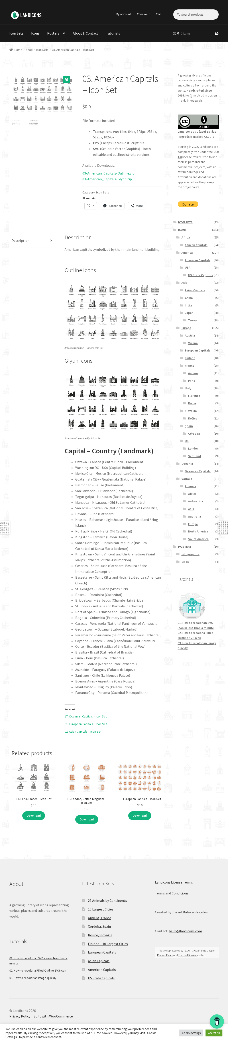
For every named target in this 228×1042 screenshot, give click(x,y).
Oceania (187, 464)
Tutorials (113, 33)
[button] (66, 79)
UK (187, 441)
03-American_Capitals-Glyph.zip (107, 179)
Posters (53, 33)
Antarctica (195, 501)
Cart (158, 14)
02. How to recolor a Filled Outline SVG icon (37, 970)
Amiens (193, 373)
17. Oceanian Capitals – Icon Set (86, 716)
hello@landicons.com (185, 931)
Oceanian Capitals (198, 471)
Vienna (193, 343)
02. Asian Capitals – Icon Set (83, 732)
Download (34, 816)
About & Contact (85, 33)
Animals (190, 486)
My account (123, 14)
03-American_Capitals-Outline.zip (108, 173)
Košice (192, 418)
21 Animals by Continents (107, 900)
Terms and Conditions (171, 893)
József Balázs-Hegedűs (190, 912)
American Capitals (197, 260)
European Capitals (197, 350)
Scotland (194, 456)
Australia (194, 516)
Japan (189, 313)
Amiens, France (99, 918)
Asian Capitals (195, 290)
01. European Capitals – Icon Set (86, 724)
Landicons (185, 131)
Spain (189, 426)
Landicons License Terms (174, 882)
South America (198, 539)
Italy (188, 388)
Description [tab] (20, 240)
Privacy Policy (165, 955)
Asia (184, 283)
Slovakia (191, 411)
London (193, 448)
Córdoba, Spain (99, 926)
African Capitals (196, 245)
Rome (192, 403)
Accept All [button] (214, 1033)
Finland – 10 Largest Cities (108, 943)
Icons (35, 33)
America (187, 253)
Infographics (190, 554)
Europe (186, 328)
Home (18, 50)
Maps (185, 562)
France (189, 366)
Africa (185, 237)
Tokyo (192, 320)
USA (187, 267)
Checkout (143, 14)
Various (186, 479)
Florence (194, 396)
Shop (29, 50)
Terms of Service (187, 955)
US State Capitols (200, 275)
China (189, 298)
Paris (191, 381)
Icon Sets (16, 33)
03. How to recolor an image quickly (32, 978)
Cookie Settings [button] (191, 1033)
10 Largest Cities (100, 909)
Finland (190, 358)
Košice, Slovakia (100, 935)
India (188, 305)
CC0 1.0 (209, 137)
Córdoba (194, 434)
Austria (190, 335)
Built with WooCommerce (53, 1016)
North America (198, 531)
